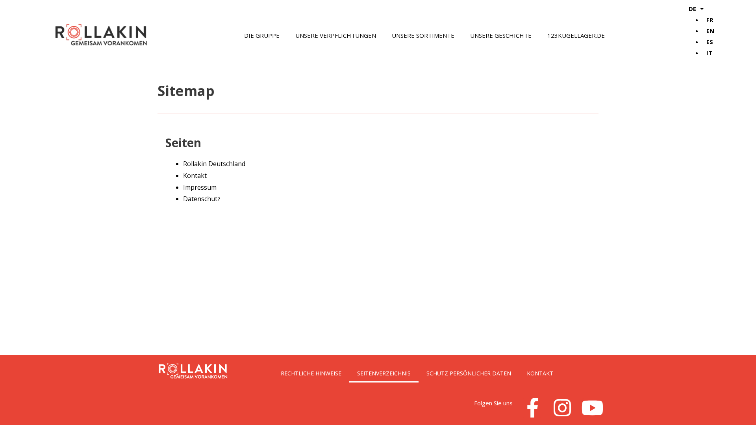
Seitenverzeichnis (384, 373)
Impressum (200, 187)
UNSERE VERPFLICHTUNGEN (335, 35)
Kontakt (195, 175)
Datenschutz (201, 198)
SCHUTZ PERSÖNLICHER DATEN (468, 373)
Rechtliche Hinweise (311, 373)
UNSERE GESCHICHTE (501, 35)
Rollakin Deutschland (214, 163)
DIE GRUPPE (262, 35)
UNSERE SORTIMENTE (423, 35)
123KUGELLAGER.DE (576, 35)
